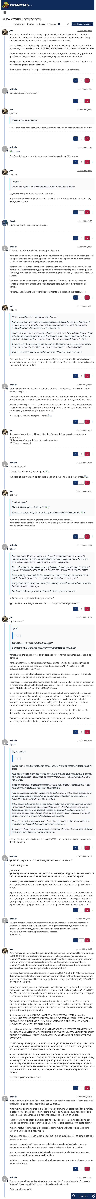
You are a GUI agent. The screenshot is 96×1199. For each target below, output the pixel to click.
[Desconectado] (6, 32)
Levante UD (7, 24)
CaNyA (12, 221)
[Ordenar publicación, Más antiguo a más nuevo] (68, 24)
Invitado (13, 89)
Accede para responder (82, 24)
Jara (11, 30)
